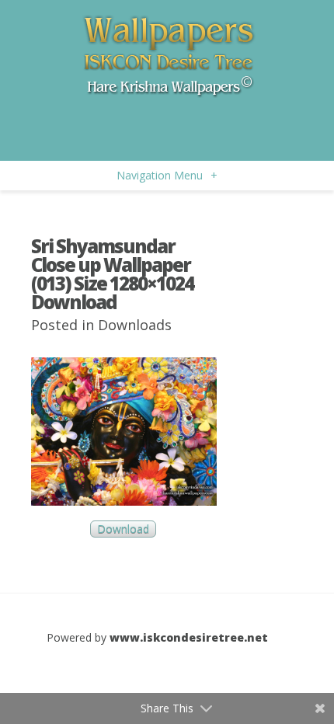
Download (123, 528)
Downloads (135, 324)
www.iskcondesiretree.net (189, 637)
